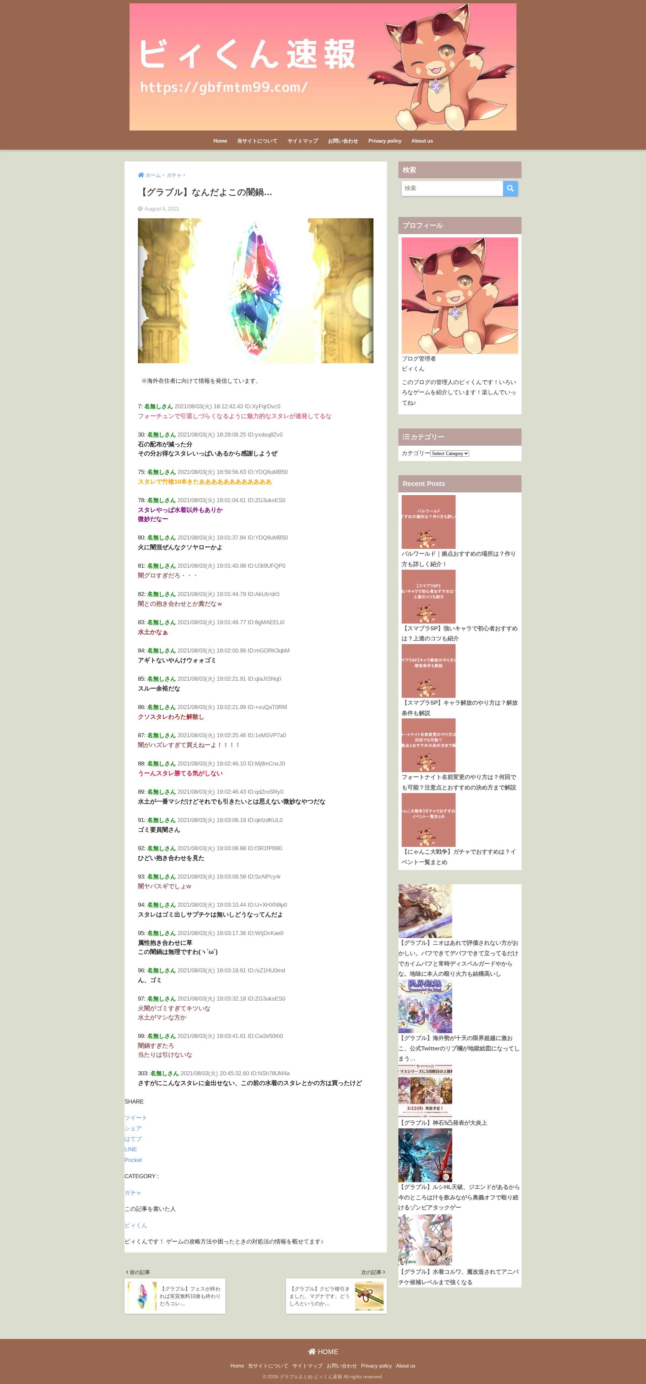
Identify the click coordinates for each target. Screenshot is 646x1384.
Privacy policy (384, 141)
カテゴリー (416, 453)
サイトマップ (303, 141)
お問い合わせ (343, 141)
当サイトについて (257, 141)
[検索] (510, 188)
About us (422, 141)
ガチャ (133, 1193)
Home (220, 141)
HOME (327, 1351)
